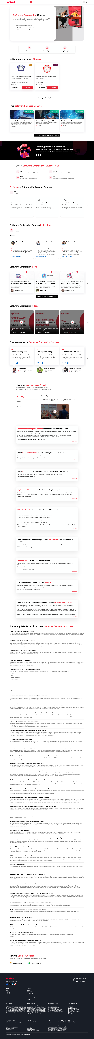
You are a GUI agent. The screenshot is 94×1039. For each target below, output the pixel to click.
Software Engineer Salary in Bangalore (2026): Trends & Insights (17, 1008)
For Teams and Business (10, 997)
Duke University (30, 1025)
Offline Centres (29, 991)
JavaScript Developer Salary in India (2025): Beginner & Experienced (60, 1020)
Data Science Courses (10, 1025)
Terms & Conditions (30, 993)
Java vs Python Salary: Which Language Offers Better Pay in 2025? (60, 1028)
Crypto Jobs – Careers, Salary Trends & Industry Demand (37, 1005)
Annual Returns (30, 998)
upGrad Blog (8, 992)
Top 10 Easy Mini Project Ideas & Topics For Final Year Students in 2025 (72, 282)
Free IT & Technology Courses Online (54, 1010)
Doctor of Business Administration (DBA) (13, 1022)
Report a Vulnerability (31, 997)
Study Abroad (8, 998)
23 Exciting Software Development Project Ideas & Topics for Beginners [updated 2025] (46, 282)
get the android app (81, 978)
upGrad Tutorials (9, 993)
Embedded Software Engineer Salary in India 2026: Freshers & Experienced (61, 1027)
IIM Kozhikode (29, 1028)
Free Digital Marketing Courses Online (55, 1009)
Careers (7, 991)
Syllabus (28, 87)
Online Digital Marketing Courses (12, 1027)
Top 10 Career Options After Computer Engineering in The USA (38, 1008)
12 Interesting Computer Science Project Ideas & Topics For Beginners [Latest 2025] (21, 282)
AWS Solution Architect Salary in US (54, 1023)
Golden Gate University (31, 1026)
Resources (8, 994)
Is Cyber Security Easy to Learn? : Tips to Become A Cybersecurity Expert (19, 1006)
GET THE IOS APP (81, 981)
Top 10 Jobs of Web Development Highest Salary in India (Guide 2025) (60, 1022)
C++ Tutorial (70, 1007)
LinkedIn (13, 362)
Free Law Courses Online (52, 1008)
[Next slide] (87, 120)
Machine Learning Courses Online (12, 1023)
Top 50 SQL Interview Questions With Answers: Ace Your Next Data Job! (40, 1010)
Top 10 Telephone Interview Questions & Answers (36, 1014)
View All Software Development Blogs (47, 296)
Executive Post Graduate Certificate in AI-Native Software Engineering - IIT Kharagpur (21, 77)
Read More (74, 441)
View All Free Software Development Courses (47, 135)
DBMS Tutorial (71, 1014)
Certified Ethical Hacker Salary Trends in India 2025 (57, 1025)
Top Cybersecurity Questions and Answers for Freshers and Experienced (19, 1007)
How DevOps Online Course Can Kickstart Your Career (37, 1006)
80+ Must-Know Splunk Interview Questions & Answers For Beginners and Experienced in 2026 (44, 1009)
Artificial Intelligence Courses (11, 1021)
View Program (15, 87)
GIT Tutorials (70, 1006)
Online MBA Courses (10, 1026)
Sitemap (28, 999)
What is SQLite (71, 1013)
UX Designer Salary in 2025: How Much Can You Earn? (58, 1030)
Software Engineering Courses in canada (75, 1021)
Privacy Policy (29, 994)
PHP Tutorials (70, 1010)
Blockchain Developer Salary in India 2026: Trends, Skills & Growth (60, 1021)
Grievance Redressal (30, 992)
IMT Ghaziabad (29, 1027)
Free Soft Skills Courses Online (53, 1007)
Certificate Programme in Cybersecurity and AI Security (46, 77)
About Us (7, 990)
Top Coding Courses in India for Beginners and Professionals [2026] (18, 1005)
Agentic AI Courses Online (11, 1020)
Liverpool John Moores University (33, 1030)
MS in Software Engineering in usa (74, 1020)
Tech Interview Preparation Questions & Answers (36, 1012)
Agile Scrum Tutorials (72, 1005)
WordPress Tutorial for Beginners (12, 1012)
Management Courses (10, 1028)
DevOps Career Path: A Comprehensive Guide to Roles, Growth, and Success (41, 1013)
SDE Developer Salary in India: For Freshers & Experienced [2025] (18, 1011)
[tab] (12, 235)
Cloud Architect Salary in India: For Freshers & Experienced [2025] (18, 1009)
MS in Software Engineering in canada (75, 1022)
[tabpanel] (47, 248)
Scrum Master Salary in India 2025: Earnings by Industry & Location (60, 1029)
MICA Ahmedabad (30, 1023)
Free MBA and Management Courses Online (56, 1011)
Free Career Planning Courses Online (54, 1005)
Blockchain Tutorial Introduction (74, 1011)
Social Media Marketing (72, 1008)
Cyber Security (71, 1012)
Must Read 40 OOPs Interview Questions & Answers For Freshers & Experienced (41, 1007)
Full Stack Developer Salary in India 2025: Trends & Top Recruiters (18, 1010)
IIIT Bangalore (29, 1020)
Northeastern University (31, 1029)
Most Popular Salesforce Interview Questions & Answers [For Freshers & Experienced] (42, 1011)
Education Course (9, 1029)
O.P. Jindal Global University (32, 1022)
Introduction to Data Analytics (73, 1009)
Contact (28, 990)
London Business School (31, 1021)
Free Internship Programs (52, 1006)
